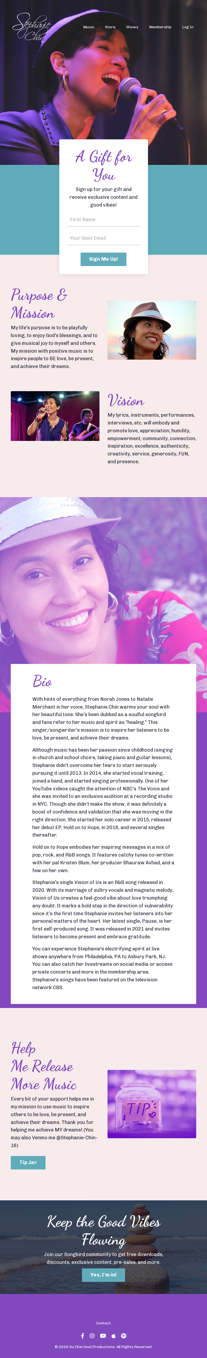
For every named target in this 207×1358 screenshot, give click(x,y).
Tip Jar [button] (28, 1162)
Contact (103, 1323)
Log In (188, 27)
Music (88, 27)
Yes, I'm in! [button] (103, 1275)
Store (110, 27)
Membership (160, 27)
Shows (132, 27)
